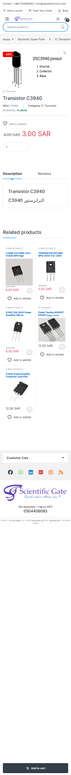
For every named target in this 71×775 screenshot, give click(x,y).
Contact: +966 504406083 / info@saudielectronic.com (34, 3)
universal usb (54, 520)
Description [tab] (12, 174)
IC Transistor (9, 91)
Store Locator (15, 10)
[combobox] (30, 27)
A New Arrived (13, 248)
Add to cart (38, 768)
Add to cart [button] (29, 291)
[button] (64, 53)
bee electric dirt (37, 520)
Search (62, 27)
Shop (65, 10)
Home (6, 39)
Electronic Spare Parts (31, 39)
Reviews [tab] (44, 174)
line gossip (17, 520)
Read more (62, 347)
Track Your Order (42, 10)
